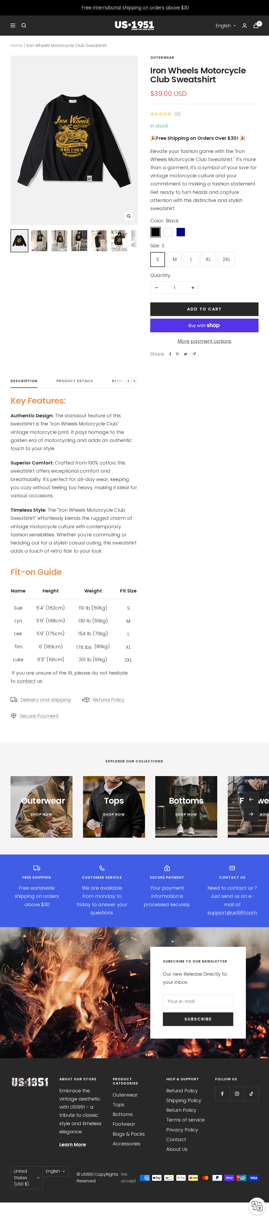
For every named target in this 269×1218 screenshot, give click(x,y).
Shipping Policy (183, 1100)
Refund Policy (109, 699)
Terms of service (185, 1119)
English (223, 26)
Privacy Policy (182, 1129)
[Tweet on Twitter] (185, 354)
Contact (176, 1139)
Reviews (120, 381)
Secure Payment (39, 716)
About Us (177, 1149)
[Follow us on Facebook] (222, 1094)
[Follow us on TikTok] (251, 1094)
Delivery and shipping (45, 699)
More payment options (204, 341)
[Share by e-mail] (194, 354)
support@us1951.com (232, 912)
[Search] (24, 25)
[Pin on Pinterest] (177, 354)
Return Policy (181, 1110)
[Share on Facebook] (170, 354)
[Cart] (255, 25)
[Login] (244, 25)
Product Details (74, 381)
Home (17, 45)
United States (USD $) (21, 1177)
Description (24, 381)
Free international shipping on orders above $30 (135, 7)
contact (26, 681)
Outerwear (162, 57)
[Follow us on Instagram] (237, 1094)
